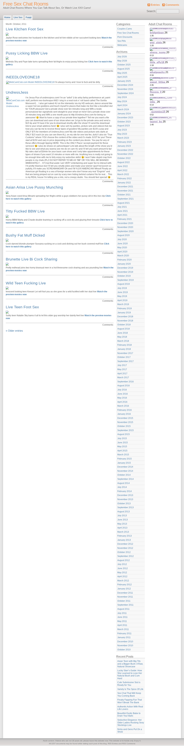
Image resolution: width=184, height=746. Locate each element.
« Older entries (14, 330)
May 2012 (122, 572)
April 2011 (122, 625)
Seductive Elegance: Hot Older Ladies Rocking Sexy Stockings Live (130, 722)
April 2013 (122, 528)
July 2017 (122, 365)
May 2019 (122, 296)
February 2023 (124, 142)
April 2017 (122, 373)
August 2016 (123, 385)
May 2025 (122, 73)
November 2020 (125, 227)
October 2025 (124, 64)
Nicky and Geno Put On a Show (129, 730)
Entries (155, 4)
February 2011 (124, 633)
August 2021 (123, 203)
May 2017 (122, 369)
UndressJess (17, 92)
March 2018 (123, 341)
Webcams (122, 45)
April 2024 (122, 105)
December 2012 (125, 544)
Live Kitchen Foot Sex (24, 29)
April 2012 (122, 576)
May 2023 (122, 134)
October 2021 (124, 194)
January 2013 (124, 540)
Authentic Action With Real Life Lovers (130, 708)
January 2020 (124, 264)
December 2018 (125, 316)
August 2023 (123, 125)
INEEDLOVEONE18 (23, 77)
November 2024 (125, 89)
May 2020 (122, 247)
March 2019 (123, 304)
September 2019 (125, 280)
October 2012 (124, 552)
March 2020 (123, 255)
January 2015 (124, 463)
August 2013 (123, 511)
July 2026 (122, 56)
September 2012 (125, 556)
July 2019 (122, 288)
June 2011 (122, 617)
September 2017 (125, 361)
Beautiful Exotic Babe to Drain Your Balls (129, 714)
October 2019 (124, 276)
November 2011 (125, 597)
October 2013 (124, 503)
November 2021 (125, 190)
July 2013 (122, 515)
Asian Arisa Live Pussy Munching (34, 187)
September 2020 (125, 231)
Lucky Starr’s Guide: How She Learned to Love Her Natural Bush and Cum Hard (129, 674)
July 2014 (122, 487)
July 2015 (122, 438)
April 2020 (122, 251)
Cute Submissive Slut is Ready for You (128, 683)
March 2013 (123, 532)
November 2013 (125, 499)
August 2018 (123, 329)
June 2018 (122, 333)
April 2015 (122, 450)
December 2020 (125, 223)
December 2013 (125, 495)
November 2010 (125, 645)
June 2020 (122, 243)
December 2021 (125, 186)
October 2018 (124, 324)
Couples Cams (124, 29)
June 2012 (122, 568)
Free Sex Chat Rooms (25, 4)
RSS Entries (113, 744)
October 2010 (124, 649)
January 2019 (124, 312)
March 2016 (123, 406)
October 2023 (124, 121)
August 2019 (123, 284)
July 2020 (122, 239)
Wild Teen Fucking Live (26, 283)
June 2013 (122, 519)
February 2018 (124, 345)
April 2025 (122, 77)
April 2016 (122, 402)
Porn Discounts (124, 37)
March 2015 (123, 454)
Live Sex (18, 17)
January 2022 (124, 182)
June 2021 (122, 211)
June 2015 (122, 442)
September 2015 (125, 430)
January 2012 (124, 588)
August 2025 (123, 69)
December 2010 (125, 641)
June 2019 (122, 292)
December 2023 (125, 117)
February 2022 (124, 178)
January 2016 (124, 414)
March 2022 (123, 174)
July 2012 (122, 564)
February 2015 (124, 458)
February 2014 (124, 491)
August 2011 (123, 609)
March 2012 (123, 580)
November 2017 (125, 353)
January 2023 (124, 146)
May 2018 (122, 337)
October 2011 (123, 601)
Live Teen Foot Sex (22, 307)
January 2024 (124, 113)
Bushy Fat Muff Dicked (25, 235)
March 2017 (123, 377)
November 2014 (125, 471)
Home (7, 17)
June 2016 (122, 394)
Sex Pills (121, 41)
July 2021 (122, 207)
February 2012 (124, 584)
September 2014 (125, 479)
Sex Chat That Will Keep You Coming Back (129, 694)
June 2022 (122, 166)
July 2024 (122, 97)
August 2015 (123, 434)
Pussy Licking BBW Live (27, 53)
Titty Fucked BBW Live (25, 211)
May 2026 (122, 61)
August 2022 (123, 162)
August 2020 (123, 235)
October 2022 (124, 158)
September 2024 (125, 93)
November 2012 (125, 548)
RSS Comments (128, 744)
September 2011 (125, 605)
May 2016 (122, 398)
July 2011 (122, 613)
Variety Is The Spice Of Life (130, 689)
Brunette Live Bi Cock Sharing (31, 259)
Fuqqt (28, 17)
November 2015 (125, 422)
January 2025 (124, 81)
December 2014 (125, 467)
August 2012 (123, 560)
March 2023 (123, 138)
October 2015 (124, 426)
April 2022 (122, 170)
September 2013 (125, 507)
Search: (151, 11)
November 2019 (125, 272)
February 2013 (124, 536)
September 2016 (125, 381)
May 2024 (122, 101)
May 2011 (122, 621)
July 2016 (122, 389)
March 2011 (123, 629)
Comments (172, 4)
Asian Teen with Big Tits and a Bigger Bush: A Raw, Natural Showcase (130, 664)
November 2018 (125, 320)
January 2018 (124, 349)
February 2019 (124, 308)
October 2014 (124, 475)
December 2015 (125, 418)
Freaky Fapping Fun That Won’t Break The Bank (129, 701)
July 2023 (122, 130)
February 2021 (124, 219)
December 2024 (125, 85)
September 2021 (125, 199)
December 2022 (125, 150)
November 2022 (125, 154)
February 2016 (124, 410)
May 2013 (122, 524)
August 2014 (123, 483)
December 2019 (125, 268)
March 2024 (123, 109)
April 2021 (122, 215)
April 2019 (122, 300)
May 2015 (122, 446)
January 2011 (124, 637)
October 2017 (124, 357)
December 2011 (125, 593)
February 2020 (124, 259)
